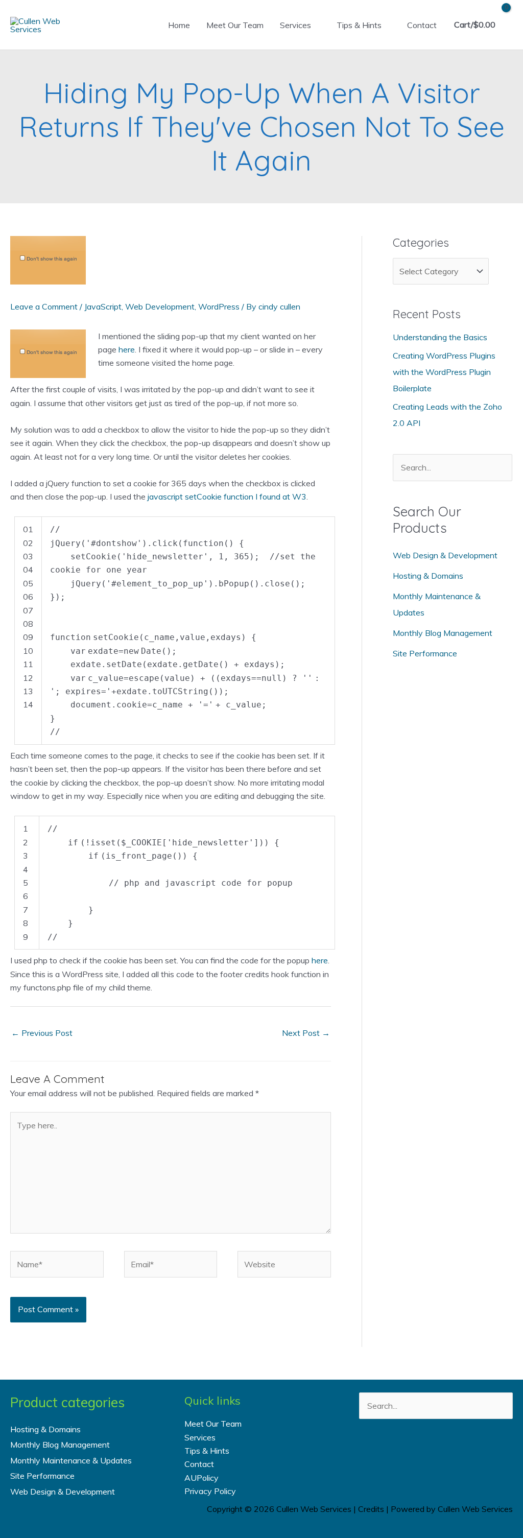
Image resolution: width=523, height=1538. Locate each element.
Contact (422, 25)
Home (179, 25)
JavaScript (103, 306)
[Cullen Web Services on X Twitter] (422, 1455)
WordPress (219, 306)
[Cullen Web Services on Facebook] (395, 1455)
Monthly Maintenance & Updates (71, 1460)
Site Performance (425, 653)
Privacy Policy (210, 1491)
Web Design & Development (445, 555)
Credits (371, 1509)
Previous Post (42, 1033)
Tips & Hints (359, 25)
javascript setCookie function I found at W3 (227, 496)
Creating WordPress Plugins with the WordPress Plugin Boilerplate (444, 371)
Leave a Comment (44, 306)
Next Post (306, 1033)
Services (295, 25)
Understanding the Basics (440, 337)
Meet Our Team (235, 25)
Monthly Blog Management (442, 633)
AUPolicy (201, 1478)
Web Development (160, 306)
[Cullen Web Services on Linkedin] (449, 1455)
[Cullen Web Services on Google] (477, 1455)
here (126, 349)
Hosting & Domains (428, 576)
